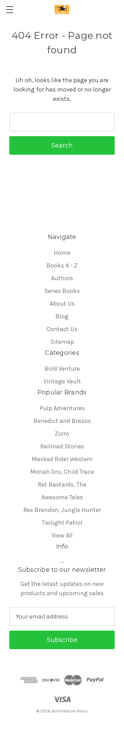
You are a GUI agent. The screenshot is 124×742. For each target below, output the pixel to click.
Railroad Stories (62, 446)
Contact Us (62, 329)
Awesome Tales (62, 497)
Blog (62, 316)
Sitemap (62, 342)
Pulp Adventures (62, 408)
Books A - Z (62, 265)
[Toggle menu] (9, 9)
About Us (62, 303)
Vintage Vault (62, 381)
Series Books (62, 291)
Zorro (62, 433)
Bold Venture (62, 368)
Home (62, 253)
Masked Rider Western (62, 459)
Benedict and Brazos (62, 421)
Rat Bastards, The (62, 484)
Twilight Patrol (62, 522)
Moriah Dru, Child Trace (62, 472)
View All (62, 535)
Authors (62, 278)
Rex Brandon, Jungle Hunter (62, 510)
